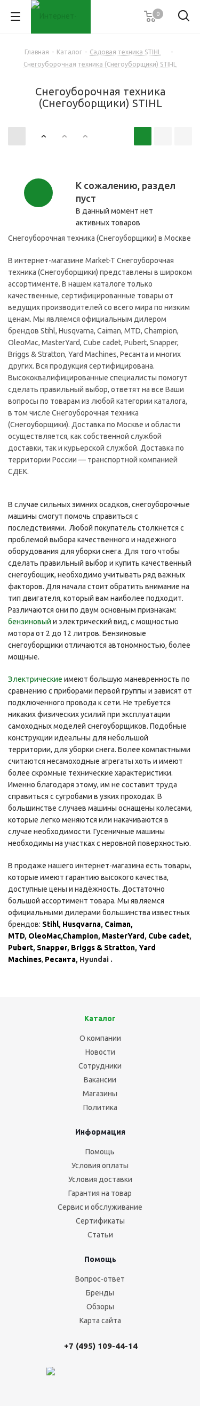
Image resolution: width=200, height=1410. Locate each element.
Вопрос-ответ (100, 1279)
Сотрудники (100, 1066)
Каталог (100, 1018)
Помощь (100, 1151)
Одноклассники (157, 1377)
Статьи (100, 1234)
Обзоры (100, 1306)
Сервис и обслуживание (100, 1207)
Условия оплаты (100, 1165)
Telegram (104, 1377)
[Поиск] (183, 17)
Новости (100, 1052)
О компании (100, 1038)
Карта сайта (100, 1320)
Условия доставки (100, 1179)
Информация (100, 1132)
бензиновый (29, 621)
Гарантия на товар (100, 1193)
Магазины (100, 1093)
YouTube (130, 1377)
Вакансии (100, 1079)
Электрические (35, 679)
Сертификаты (100, 1221)
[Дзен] (50, 1377)
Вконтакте (77, 1377)
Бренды (100, 1293)
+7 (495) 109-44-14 (101, 1345)
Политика (100, 1107)
